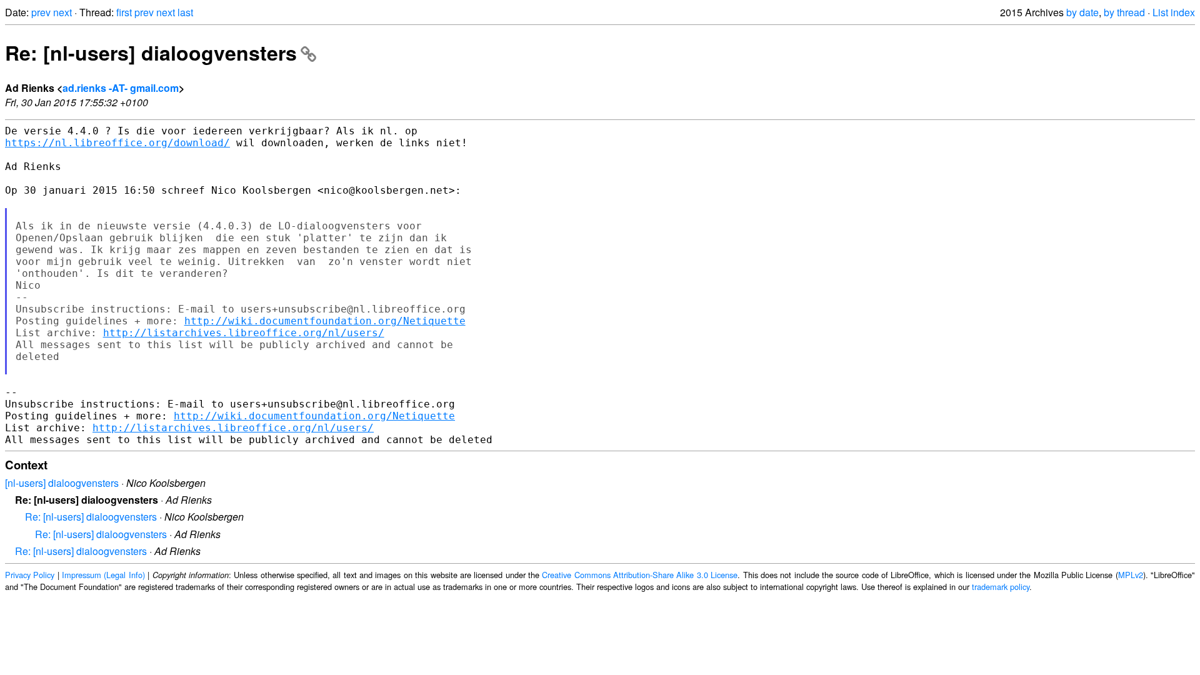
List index (1173, 12)
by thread (1124, 12)
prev (41, 12)
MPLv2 (1130, 575)
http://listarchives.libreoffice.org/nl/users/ (243, 333)
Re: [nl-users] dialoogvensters (151, 52)
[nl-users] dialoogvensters (62, 483)
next (62, 12)
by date (1082, 12)
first (124, 12)
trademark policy (1000, 586)
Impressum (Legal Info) (103, 575)
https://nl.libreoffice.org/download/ (117, 143)
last (185, 12)
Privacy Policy (29, 575)
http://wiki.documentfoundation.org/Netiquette (325, 321)
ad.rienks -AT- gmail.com (120, 88)
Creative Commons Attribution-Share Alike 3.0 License (640, 575)
